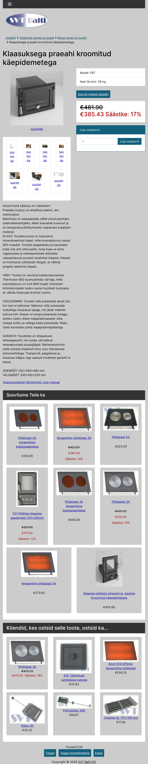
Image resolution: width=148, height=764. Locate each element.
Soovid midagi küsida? (93, 94)
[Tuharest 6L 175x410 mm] (120, 705)
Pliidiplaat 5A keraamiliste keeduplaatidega (27, 442)
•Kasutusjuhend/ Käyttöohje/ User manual (31, 382)
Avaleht (11, 38)
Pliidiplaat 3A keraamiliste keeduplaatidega (74, 506)
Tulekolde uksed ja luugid (36, 38)
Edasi (99, 753)
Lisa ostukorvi (129, 141)
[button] (141, 746)
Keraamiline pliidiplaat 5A (39, 583)
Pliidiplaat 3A (121, 501)
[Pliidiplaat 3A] (27, 652)
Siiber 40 (27, 725)
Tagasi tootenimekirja (75, 753)
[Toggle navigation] (10, 4)
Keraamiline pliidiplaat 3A (74, 438)
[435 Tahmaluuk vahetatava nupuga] (74, 656)
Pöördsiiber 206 (74, 710)
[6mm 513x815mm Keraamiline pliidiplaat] (120, 650)
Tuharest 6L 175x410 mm (121, 718)
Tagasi (50, 753)
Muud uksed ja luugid (72, 38)
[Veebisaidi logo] (74, 20)
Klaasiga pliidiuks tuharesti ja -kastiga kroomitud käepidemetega (109, 595)
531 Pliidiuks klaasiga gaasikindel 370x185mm (27, 516)
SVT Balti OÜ (87, 762)
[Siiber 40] (27, 709)
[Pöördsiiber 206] (74, 701)
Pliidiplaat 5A (121, 437)
